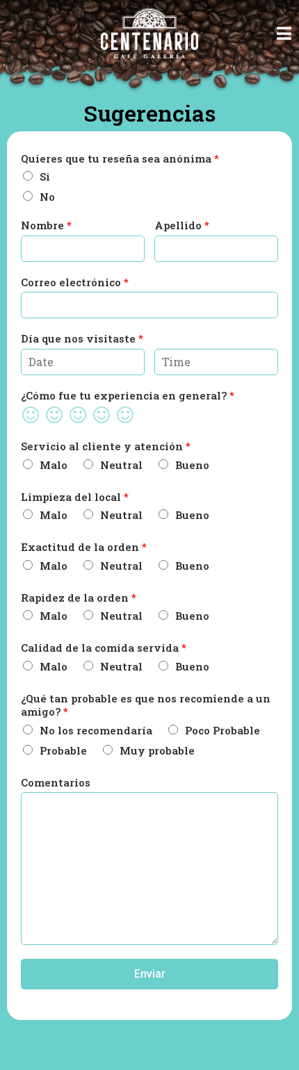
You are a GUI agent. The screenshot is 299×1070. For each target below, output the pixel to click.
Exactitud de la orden (84, 547)
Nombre (46, 225)
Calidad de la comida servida (103, 648)
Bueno (192, 465)
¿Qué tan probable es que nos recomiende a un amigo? (145, 705)
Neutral (121, 465)
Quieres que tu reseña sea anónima (120, 158)
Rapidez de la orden (78, 597)
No (47, 197)
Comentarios (55, 782)
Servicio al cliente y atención (106, 446)
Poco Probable (222, 730)
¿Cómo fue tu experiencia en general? (127, 395)
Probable (63, 750)
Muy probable (157, 750)
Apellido (181, 225)
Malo (53, 465)
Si (45, 176)
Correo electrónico (75, 282)
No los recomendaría (96, 730)
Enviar (149, 973)
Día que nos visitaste (82, 338)
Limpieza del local (75, 497)
